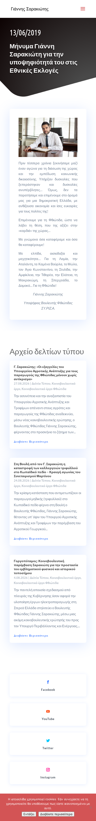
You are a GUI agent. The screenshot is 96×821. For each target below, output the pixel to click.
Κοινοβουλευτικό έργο (65, 578)
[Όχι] (90, 807)
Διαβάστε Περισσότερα (31, 442)
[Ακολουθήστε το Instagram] (48, 769)
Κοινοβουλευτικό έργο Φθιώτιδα (44, 389)
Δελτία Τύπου (41, 383)
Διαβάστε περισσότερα (56, 814)
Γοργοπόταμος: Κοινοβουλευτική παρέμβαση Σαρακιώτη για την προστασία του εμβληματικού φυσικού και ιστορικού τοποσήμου (46, 567)
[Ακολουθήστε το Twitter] (48, 740)
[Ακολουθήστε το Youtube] (48, 711)
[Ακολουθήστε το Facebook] (48, 682)
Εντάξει (28, 814)
